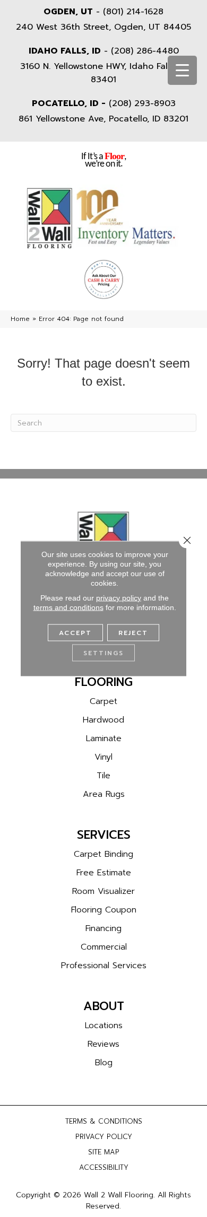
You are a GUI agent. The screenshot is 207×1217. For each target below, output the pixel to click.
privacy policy (118, 598)
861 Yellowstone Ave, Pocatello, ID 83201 (103, 118)
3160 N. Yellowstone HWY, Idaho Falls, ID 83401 (103, 73)
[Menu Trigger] (182, 70)
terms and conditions (68, 607)
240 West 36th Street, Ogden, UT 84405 (103, 27)
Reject (133, 633)
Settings (103, 653)
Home (20, 319)
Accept (75, 633)
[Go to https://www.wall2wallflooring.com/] (103, 540)
